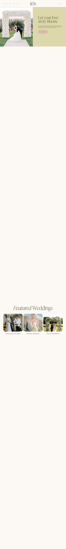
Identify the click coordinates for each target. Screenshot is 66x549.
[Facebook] (62, 3)
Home (4, 3)
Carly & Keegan (13, 333)
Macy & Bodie (50, 333)
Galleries (14, 3)
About (7, 3)
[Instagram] (59, 3)
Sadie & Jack (33, 333)
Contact (18, 3)
